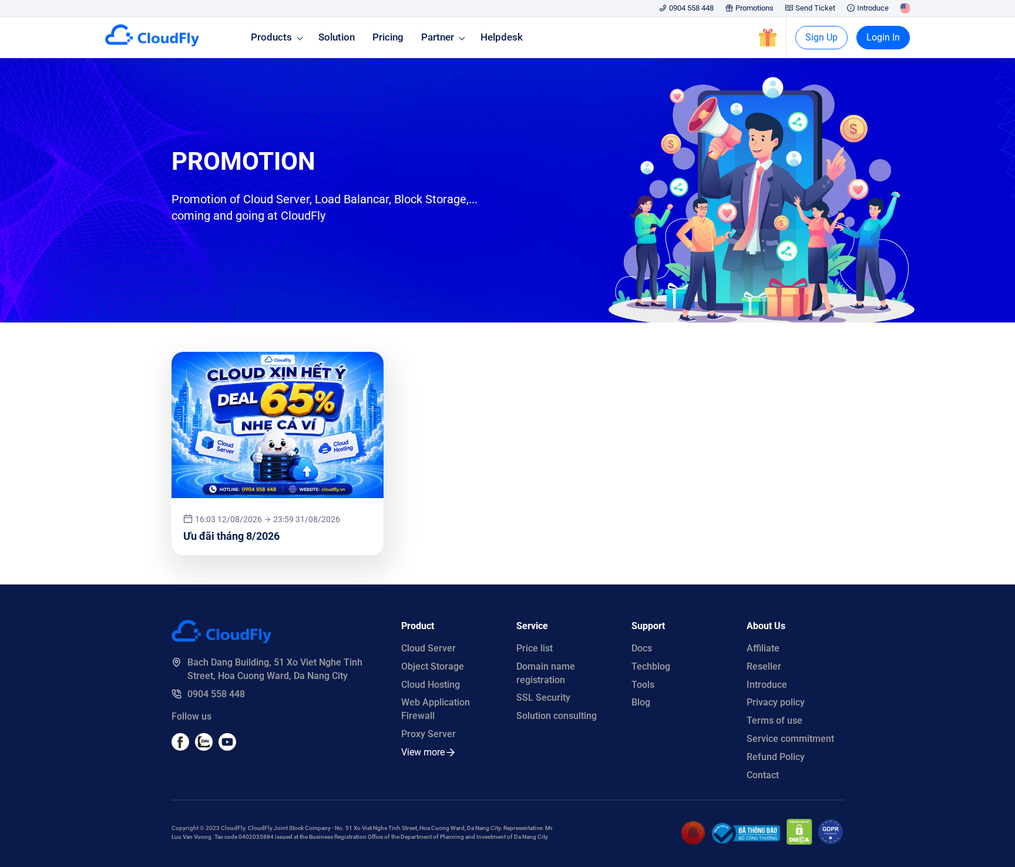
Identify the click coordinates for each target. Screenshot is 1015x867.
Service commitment (790, 738)
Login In (883, 37)
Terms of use (774, 720)
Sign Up (821, 37)
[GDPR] (830, 841)
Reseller (764, 666)
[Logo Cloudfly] (221, 640)
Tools (642, 684)
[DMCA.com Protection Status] (799, 841)
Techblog (650, 666)
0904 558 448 (691, 8)
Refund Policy (776, 756)
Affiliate (763, 648)
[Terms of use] (693, 842)
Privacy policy (776, 702)
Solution (336, 37)
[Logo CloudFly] (152, 43)
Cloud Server (428, 648)
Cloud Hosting (430, 684)
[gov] (746, 840)
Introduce (873, 8)
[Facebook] (180, 747)
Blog (640, 702)
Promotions (754, 8)
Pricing (388, 37)
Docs (641, 648)
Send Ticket (815, 8)
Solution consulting (556, 715)
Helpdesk (501, 37)
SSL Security (543, 697)
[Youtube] (204, 747)
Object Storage (432, 666)
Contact (763, 775)
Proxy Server (428, 734)
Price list (534, 648)
